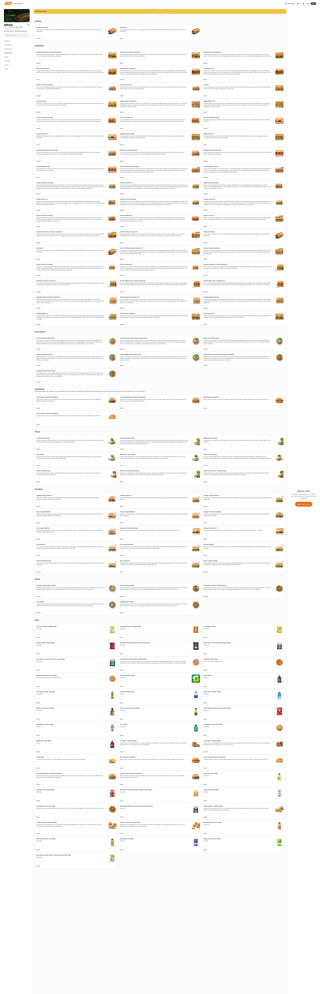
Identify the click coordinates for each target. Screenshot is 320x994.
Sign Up (313, 3)
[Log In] (303, 3)
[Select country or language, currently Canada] (297, 3)
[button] (17, 41)
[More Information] (28, 24)
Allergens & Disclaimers (21, 31)
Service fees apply (9, 31)
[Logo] (9, 3)
